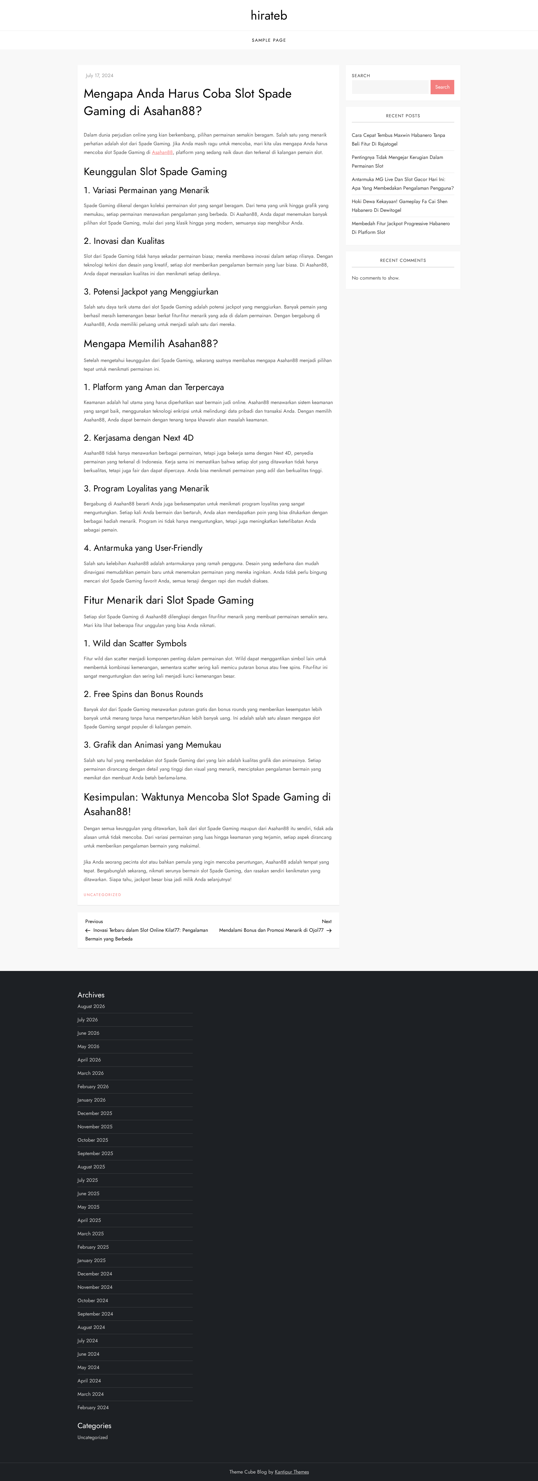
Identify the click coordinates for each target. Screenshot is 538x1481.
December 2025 (95, 1113)
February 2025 (93, 1247)
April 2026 (89, 1059)
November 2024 (95, 1287)
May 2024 (88, 1367)
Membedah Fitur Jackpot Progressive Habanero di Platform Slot (401, 228)
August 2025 (91, 1166)
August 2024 (91, 1327)
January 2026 (92, 1099)
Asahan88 (162, 152)
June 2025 (88, 1193)
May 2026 (88, 1046)
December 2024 (95, 1273)
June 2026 (88, 1033)
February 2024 (93, 1407)
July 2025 (88, 1180)
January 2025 (92, 1260)
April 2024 (89, 1380)
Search (361, 75)
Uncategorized (102, 895)
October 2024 (93, 1300)
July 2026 (88, 1019)
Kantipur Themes (292, 1471)
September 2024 (95, 1313)
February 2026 (93, 1086)
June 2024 (88, 1354)
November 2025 (95, 1126)
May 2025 (88, 1206)
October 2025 (93, 1140)
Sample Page (269, 40)
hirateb (269, 15)
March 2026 (91, 1073)
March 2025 (91, 1233)
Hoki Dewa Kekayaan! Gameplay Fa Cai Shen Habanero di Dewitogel (399, 206)
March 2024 (91, 1394)
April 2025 (89, 1220)
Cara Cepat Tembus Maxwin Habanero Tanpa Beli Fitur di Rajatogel (398, 140)
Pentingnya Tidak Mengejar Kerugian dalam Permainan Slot (397, 162)
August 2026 (91, 1006)
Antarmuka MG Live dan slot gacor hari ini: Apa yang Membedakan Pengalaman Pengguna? (403, 184)
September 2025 (95, 1153)
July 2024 (88, 1340)
